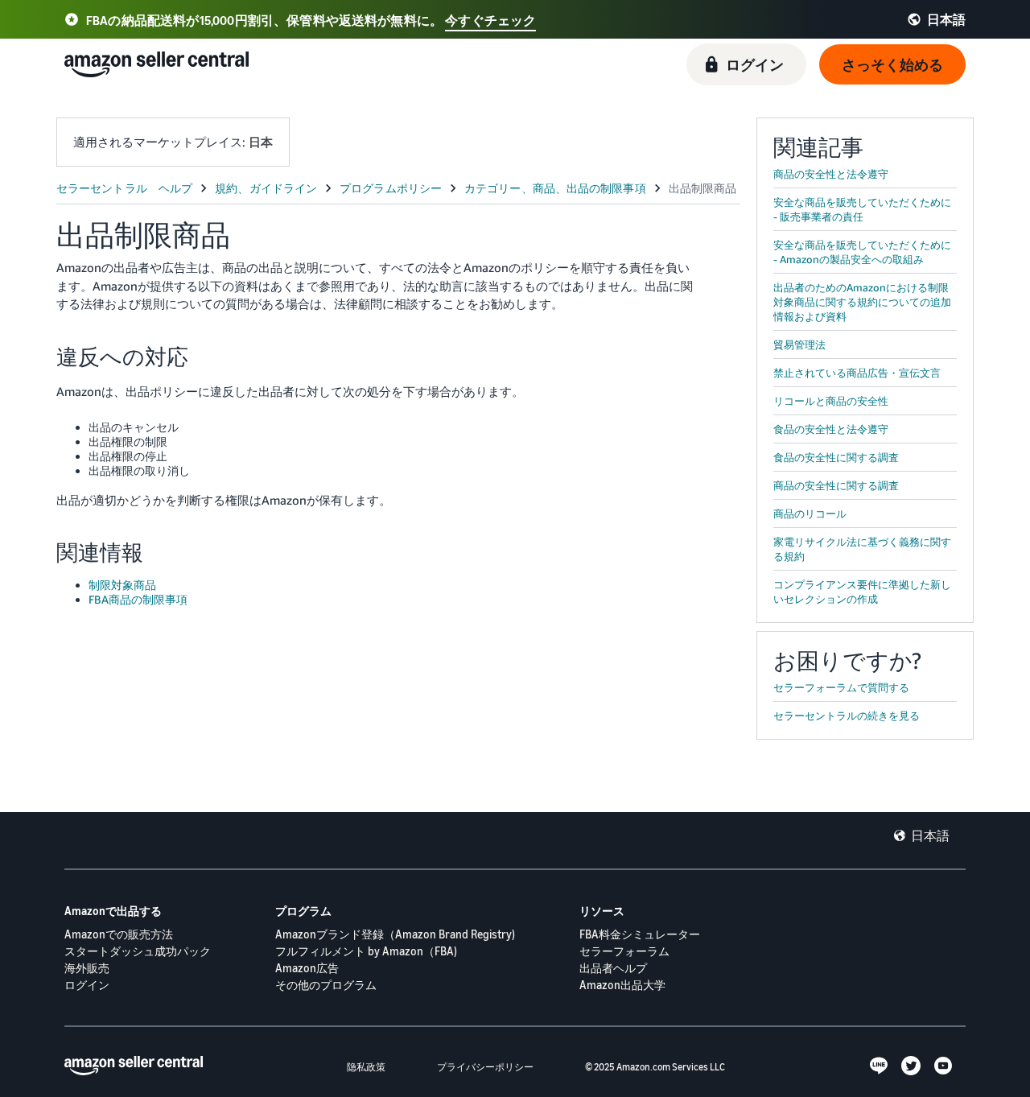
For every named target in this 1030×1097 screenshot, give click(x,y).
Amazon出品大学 (622, 985)
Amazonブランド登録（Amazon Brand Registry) (395, 934)
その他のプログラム (326, 985)
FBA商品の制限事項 (138, 599)
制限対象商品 (122, 585)
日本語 (930, 835)
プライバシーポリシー (485, 1067)
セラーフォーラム (624, 951)
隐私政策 (366, 1067)
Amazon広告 (307, 968)
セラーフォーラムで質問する (841, 687)
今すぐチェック (490, 20)
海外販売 (86, 968)
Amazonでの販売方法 (118, 934)
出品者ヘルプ (613, 968)
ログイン (86, 985)
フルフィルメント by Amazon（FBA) (366, 951)
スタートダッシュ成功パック (137, 951)
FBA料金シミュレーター (639, 934)
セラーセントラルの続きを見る (846, 715)
